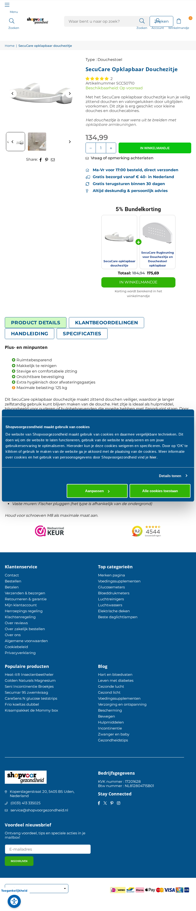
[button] (178, 20)
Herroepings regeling (24, 611)
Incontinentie (110, 728)
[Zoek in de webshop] (141, 20)
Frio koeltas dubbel (22, 704)
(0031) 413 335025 (25, 803)
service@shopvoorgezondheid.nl (39, 810)
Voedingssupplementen (119, 581)
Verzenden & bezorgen (25, 593)
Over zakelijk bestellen (25, 629)
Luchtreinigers (111, 599)
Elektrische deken (114, 611)
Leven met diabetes (115, 680)
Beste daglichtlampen (117, 617)
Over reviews (16, 623)
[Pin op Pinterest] (47, 159)
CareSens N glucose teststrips (31, 698)
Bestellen (13, 581)
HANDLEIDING (29, 333)
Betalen (12, 587)
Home (10, 46)
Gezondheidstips (113, 740)
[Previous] (12, 93)
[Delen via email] (53, 159)
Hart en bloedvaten (115, 674)
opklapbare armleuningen (111, 124)
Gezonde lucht (111, 686)
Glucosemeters (111, 587)
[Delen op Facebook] (41, 159)
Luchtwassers (110, 605)
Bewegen (106, 716)
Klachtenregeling (20, 617)
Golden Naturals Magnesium (30, 680)
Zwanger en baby (113, 734)
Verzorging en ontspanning (122, 704)
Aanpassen (94, 491)
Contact (12, 575)
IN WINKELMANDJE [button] (138, 282)
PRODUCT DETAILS (35, 322)
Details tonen (170, 476)
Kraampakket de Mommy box (31, 710)
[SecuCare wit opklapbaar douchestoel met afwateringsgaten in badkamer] (37, 141)
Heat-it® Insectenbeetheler (29, 674)
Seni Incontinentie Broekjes (29, 686)
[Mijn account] (157, 20)
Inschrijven (19, 861)
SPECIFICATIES (82, 333)
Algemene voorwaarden (26, 641)
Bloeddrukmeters (113, 593)
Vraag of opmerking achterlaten (121, 158)
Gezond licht (109, 692)
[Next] (69, 93)
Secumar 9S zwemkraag (26, 692)
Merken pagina (111, 575)
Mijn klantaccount (21, 605)
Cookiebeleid (16, 647)
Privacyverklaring (20, 652)
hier (153, 457)
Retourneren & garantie (26, 599)
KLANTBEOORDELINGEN (106, 322)
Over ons (13, 635)
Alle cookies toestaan (160, 491)
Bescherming (110, 710)
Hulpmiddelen (111, 722)
